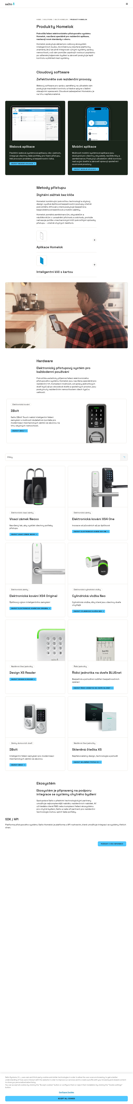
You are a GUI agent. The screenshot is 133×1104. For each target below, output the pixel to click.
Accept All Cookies (66, 1098)
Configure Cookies (66, 1092)
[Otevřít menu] (126, 4)
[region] (66, 1088)
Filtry (10, 457)
